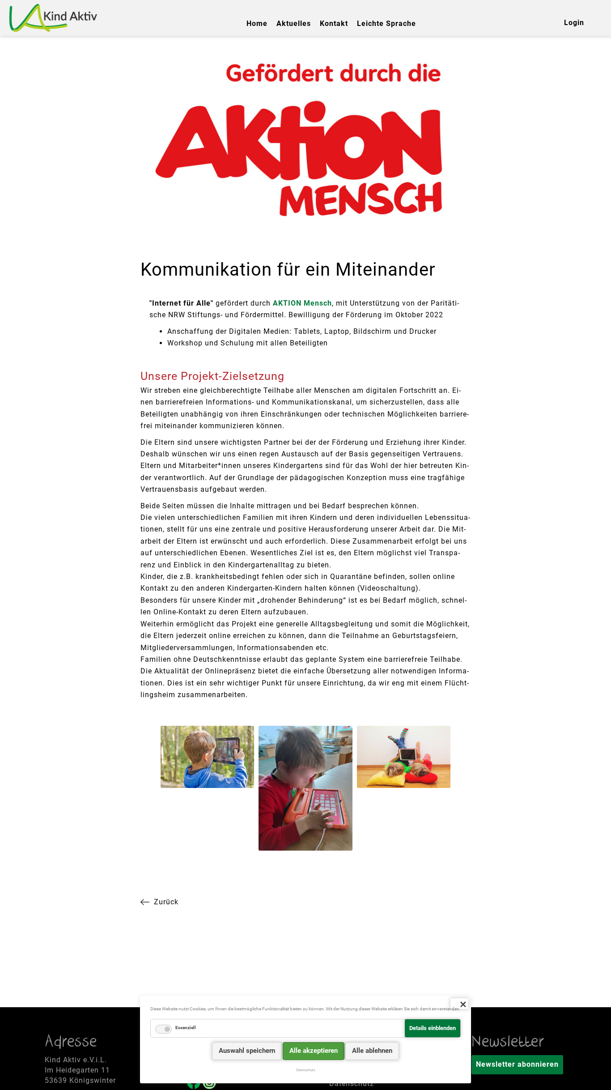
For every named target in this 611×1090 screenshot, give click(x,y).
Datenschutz (351, 1083)
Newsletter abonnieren (517, 1064)
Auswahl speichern (247, 1051)
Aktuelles (293, 23)
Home (256, 23)
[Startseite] (53, 18)
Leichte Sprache (386, 23)
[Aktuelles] (163, 902)
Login (574, 22)
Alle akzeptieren (313, 1051)
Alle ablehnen (372, 1051)
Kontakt (334, 23)
